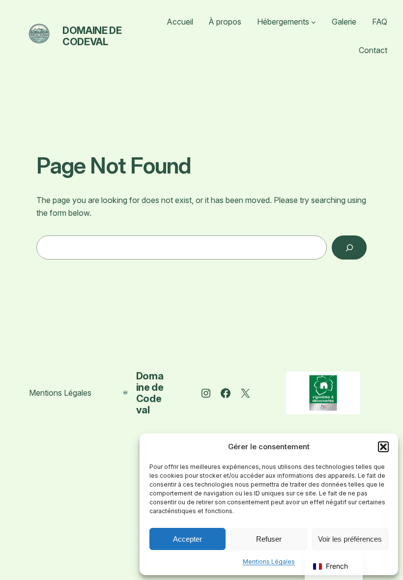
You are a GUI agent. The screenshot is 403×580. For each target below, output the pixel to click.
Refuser (269, 539)
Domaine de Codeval (91, 36)
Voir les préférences (350, 539)
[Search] (349, 247)
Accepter (187, 539)
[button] (383, 447)
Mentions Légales (269, 561)
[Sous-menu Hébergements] (313, 22)
